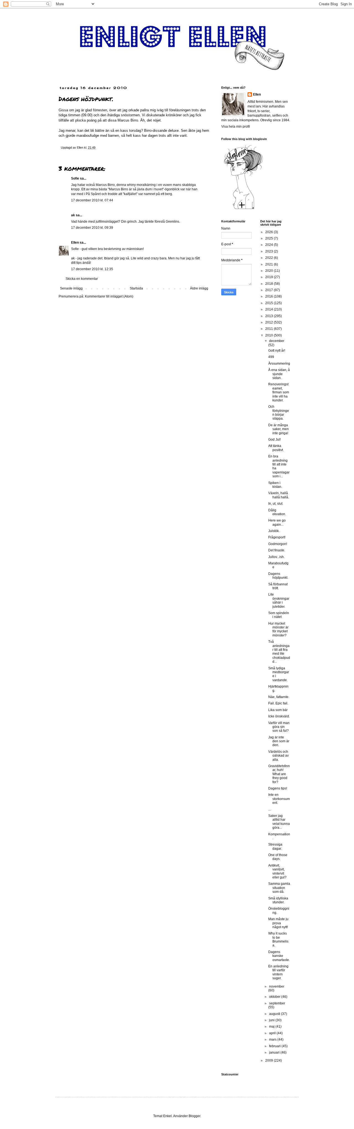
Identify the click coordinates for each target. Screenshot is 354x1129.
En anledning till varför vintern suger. (278, 972)
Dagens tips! (277, 788)
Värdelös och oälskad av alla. (278, 756)
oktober (275, 997)
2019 (269, 277)
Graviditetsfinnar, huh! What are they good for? (279, 774)
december (276, 341)
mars (273, 1039)
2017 (269, 290)
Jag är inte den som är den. (278, 741)
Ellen (75, 242)
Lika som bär (278, 710)
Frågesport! (276, 537)
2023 (269, 251)
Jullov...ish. (276, 557)
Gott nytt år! (276, 350)
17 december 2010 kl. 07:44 (92, 200)
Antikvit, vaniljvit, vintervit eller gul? (277, 871)
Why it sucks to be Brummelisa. (278, 939)
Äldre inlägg (199, 288)
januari (274, 1052)
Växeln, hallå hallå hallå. (278, 495)
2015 (269, 303)
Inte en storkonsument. (279, 799)
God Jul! (274, 439)
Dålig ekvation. (277, 512)
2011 (269, 329)
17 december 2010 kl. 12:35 (92, 269)
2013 (269, 316)
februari (275, 1046)
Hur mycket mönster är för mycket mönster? (278, 629)
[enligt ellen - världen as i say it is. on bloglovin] (243, 209)
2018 (269, 284)
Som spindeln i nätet (278, 615)
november (276, 986)
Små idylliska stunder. (278, 900)
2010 (269, 335)
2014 (269, 309)
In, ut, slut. (275, 504)
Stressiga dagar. (275, 846)
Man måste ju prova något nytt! (278, 923)
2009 (269, 1060)
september (277, 1003)
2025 (269, 238)
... (269, 809)
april (273, 1033)
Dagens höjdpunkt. (278, 576)
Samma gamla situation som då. (279, 888)
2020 (269, 271)
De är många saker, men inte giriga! (278, 429)
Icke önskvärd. (279, 716)
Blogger (194, 1116)
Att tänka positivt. (276, 448)
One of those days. (277, 857)
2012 (269, 322)
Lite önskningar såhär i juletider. (278, 600)
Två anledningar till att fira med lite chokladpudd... (279, 652)
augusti (275, 1014)
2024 (269, 245)
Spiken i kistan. (275, 485)
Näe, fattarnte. (278, 697)
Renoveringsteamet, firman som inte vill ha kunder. (278, 392)
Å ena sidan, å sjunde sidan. (279, 374)
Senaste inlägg (71, 288)
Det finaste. (276, 550)
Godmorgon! (277, 544)
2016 (269, 296)
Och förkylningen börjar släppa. (278, 412)
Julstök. (274, 531)
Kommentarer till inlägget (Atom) (109, 296)
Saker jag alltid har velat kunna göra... (279, 822)
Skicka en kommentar (82, 279)
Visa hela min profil (235, 126)
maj (272, 1026)
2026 (269, 232)
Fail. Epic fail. (278, 703)
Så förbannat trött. (278, 586)
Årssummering (279, 363)
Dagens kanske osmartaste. (279, 956)
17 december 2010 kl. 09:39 (92, 228)
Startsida (136, 288)
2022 (269, 258)
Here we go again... (277, 522)
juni (272, 1020)
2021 (269, 264)
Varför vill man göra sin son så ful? (279, 727)
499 (271, 357)
